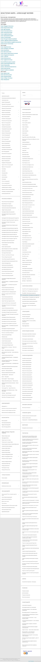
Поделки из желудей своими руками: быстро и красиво (29, 546)
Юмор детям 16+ (4, 406)
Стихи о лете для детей (5, 181)
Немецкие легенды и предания (7, 458)
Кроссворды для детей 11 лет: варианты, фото (29, 612)
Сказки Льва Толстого (25, 148)
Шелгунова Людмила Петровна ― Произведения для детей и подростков (10, 361)
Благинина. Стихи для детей (6, 118)
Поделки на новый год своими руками (28, 570)
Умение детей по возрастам (26, 605)
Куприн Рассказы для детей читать (7, 298)
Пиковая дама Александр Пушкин (7, 205)
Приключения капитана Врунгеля (7, 265)
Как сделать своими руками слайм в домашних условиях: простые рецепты (29, 443)
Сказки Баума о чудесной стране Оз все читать (29, 217)
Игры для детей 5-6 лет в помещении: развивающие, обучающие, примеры (28, 632)
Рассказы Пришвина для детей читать (8, 287)
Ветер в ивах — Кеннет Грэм (26, 278)
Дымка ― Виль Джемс (5, 376)
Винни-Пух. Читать (25, 152)
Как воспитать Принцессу (26, 314)
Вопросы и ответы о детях (26, 417)
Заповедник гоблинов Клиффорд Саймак (29, 299)
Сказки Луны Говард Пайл (26, 116)
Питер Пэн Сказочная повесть (27, 192)
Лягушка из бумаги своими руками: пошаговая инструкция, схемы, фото (29, 485)
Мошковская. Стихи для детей (7, 120)
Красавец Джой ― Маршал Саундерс (8, 378)
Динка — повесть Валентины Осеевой (8, 350)
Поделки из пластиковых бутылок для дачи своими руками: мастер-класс (30, 503)
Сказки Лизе (24, 150)
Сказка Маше (24, 146)
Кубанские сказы (4, 336)
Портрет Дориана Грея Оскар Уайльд (8, 242)
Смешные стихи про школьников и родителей (9, 408)
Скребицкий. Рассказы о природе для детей (9, 291)
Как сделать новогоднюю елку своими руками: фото (30, 568)
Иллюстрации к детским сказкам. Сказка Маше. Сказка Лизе (30, 344)
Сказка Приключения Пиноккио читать (28, 190)
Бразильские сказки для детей (27, 393)
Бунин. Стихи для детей (5, 143)
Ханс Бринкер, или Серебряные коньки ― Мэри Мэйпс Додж (9, 390)
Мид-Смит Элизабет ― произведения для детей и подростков (10, 326)
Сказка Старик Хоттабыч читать (27, 188)
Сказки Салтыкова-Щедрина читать (28, 164)
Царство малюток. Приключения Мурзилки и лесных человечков (30, 140)
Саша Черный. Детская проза (6, 269)
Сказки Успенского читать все (27, 262)
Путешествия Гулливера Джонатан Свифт (29, 184)
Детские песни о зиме (5, 501)
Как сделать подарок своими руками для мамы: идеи (30, 526)
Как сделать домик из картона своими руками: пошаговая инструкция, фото (29, 449)
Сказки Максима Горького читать (27, 227)
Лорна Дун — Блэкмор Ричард (6, 385)
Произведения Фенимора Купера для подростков (10, 228)
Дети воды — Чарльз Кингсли (27, 280)
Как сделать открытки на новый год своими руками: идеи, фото (30, 573)
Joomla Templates (31, 661)
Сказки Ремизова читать (26, 208)
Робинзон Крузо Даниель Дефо (7, 368)
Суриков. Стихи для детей (6, 145)
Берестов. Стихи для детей (6, 122)
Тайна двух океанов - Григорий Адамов (28, 303)
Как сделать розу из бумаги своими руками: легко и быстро (30, 519)
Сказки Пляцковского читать (26, 182)
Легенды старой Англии (5, 465)
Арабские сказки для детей (26, 360)
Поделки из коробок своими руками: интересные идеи (30, 511)
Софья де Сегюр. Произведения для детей (9, 395)
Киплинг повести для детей (6, 246)
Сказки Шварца (24, 241)
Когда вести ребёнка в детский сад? (28, 318)
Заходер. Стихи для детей (6, 124)
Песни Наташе (4, 503)
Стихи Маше (4, 168)
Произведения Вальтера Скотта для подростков (9, 232)
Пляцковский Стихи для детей (7, 128)
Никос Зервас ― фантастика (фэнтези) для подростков (29, 306)
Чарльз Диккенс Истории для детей (7, 267)
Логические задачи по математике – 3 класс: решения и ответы (29, 618)
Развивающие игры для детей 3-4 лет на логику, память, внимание (30, 635)
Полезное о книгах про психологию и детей (29, 415)
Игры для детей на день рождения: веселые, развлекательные (29, 641)
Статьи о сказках (4, 477)
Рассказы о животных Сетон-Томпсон (8, 289)
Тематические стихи (5, 100)
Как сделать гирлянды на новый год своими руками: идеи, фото (30, 564)
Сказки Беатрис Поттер (26, 118)
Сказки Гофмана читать (26, 162)
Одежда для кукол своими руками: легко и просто (30, 505)
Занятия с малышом (25, 323)
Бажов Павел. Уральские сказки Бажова (28, 274)
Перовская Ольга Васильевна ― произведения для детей (10, 364)
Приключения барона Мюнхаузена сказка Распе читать (30, 180)
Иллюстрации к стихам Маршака (27, 346)
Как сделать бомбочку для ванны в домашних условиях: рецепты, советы (29, 537)
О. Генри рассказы (5, 244)
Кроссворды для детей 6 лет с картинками (29, 607)
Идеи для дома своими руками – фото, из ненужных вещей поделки (30, 452)
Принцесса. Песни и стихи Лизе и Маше (8, 189)
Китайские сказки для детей (26, 368)
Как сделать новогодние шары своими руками (29, 566)
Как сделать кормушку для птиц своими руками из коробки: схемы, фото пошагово (30, 440)
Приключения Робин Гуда (6, 463)
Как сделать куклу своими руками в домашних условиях (29, 556)
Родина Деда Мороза (25, 325)
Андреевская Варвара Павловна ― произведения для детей (10, 358)
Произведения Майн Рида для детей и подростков (10, 230)
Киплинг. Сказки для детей (26, 245)
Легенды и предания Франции (7, 461)
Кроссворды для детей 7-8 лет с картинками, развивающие (29, 610)
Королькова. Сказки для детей (27, 215)
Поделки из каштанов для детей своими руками (30, 561)
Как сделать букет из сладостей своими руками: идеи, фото (30, 464)
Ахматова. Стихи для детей (6, 158)
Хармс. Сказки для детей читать (27, 202)
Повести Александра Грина (6, 263)
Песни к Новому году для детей (7, 497)
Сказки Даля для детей (26, 156)
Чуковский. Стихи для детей (6, 110)
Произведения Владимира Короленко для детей (10, 366)
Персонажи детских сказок (26, 144)
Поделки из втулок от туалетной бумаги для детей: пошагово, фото (30, 488)
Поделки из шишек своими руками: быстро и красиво (29, 508)
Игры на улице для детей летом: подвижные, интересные (29, 645)
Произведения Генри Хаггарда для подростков (9, 238)
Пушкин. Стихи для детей (6, 102)
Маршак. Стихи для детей (6, 112)
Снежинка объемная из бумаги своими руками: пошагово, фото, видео (30, 540)
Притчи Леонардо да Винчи (6, 426)
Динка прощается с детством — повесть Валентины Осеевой (10, 353)
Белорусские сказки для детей (27, 378)
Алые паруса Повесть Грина (6, 252)
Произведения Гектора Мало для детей (8, 328)
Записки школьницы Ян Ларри (7, 334)
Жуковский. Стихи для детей (6, 104)
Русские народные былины (26, 239)
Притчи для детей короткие (6, 422)
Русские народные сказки (26, 264)
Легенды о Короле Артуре (6, 452)
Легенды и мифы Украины (6, 448)
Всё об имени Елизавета (26, 407)
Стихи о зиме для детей (5, 183)
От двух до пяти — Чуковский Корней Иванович (29, 419)
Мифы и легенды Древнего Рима (7, 456)
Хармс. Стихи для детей (6, 160)
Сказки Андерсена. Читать (26, 231)
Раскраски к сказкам (25, 590)
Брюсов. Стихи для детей (6, 137)
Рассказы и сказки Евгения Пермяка (7, 332)
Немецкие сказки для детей (26, 364)
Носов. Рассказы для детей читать (7, 338)
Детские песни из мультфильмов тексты (8, 507)
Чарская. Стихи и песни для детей (7, 164)
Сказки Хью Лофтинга (25, 142)
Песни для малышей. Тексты (6, 509)
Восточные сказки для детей (26, 362)
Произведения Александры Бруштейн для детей (10, 310)
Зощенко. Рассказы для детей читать (8, 308)
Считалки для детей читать (6, 193)
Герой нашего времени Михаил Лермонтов (9, 207)
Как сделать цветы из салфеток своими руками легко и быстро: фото (29, 461)
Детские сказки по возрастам (27, 206)
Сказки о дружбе (25, 120)
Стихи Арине (4, 179)
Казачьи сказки (24, 266)
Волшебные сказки (25, 256)
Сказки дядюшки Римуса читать (27, 223)
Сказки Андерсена (25, 233)
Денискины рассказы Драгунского (7, 250)
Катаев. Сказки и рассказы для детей (28, 243)
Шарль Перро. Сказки (25, 254)
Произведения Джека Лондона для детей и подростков (9, 214)
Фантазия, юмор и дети (26, 316)
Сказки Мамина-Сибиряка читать (27, 158)
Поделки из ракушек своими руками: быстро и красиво (29, 523)
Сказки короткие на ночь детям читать (28, 200)
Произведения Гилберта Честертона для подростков (8, 223)
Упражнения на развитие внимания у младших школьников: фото (29, 627)
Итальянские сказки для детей (27, 376)
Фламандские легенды (5, 467)
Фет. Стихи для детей (5, 139)
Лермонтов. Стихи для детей (6, 108)
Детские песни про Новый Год (6, 499)
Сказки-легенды (25, 124)
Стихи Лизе (3, 170)
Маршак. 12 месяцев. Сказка (27, 260)
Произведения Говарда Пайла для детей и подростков (9, 279)
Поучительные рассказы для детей (7, 275)
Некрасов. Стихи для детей (6, 141)
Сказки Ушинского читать (26, 177)
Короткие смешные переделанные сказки (8, 412)
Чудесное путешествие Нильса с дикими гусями (30, 114)
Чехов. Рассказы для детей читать (7, 296)
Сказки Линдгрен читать (26, 168)
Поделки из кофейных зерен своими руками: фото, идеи (30, 479)
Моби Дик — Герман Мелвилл (6, 393)
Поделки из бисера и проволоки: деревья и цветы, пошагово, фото (30, 476)
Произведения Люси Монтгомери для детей (9, 321)
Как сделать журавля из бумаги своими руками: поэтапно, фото (30, 458)
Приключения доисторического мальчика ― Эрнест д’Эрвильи (10, 383)
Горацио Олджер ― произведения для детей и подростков (9, 285)
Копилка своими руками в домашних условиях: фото (29, 498)
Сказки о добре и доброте (26, 122)
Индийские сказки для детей (26, 387)
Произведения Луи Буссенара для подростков (9, 234)
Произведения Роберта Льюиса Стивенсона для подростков (9, 226)
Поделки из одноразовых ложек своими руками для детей (30, 549)
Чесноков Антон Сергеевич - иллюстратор (29, 581)
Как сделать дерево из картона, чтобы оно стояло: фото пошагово (30, 446)
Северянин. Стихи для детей (6, 162)
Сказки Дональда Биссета (26, 196)
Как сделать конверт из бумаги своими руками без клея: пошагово (30, 482)
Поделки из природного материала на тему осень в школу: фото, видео (30, 529)
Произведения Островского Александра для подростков (9, 305)
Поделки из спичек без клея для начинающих (29, 516)
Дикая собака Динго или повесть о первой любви (10, 248)
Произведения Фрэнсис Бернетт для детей (9, 319)
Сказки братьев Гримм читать (27, 237)
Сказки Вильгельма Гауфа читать (27, 166)
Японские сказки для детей (26, 366)
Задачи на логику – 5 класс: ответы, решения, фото (30, 629)
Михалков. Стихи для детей (6, 114)
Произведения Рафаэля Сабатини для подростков (10, 236)
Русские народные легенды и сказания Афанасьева (10, 444)
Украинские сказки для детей (27, 370)
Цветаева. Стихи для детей (6, 156)
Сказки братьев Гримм (26, 272)
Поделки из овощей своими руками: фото (29, 551)
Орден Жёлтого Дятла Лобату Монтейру (28, 137)
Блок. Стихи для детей (5, 151)
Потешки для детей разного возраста (8, 106)
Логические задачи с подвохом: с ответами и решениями (29, 624)
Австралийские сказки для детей (27, 391)
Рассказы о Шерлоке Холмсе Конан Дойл (8, 372)
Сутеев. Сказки (24, 258)
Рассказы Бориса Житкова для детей (8, 271)
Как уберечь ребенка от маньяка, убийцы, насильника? (29, 321)
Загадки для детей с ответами (6, 187)
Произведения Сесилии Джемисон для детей (9, 323)
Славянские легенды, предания (7, 446)
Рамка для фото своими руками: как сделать (29, 534)
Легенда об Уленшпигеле (6, 469)
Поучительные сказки (25, 225)
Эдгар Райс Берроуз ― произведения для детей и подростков (10, 282)
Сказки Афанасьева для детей (27, 268)
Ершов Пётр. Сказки (25, 154)
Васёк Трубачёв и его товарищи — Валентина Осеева (9, 347)
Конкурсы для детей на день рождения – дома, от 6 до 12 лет (30, 638)
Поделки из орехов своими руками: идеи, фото (29, 553)
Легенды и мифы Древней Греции (7, 454)
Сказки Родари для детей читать (27, 270)
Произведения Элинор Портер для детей (8, 317)
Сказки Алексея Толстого (26, 229)
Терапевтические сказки (26, 221)
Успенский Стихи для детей (6, 126)
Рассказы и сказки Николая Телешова (8, 254)
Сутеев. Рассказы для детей (6, 340)
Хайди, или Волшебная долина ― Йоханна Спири (10, 380)
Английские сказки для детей (27, 358)
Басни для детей (4, 420)
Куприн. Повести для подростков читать (8, 300)
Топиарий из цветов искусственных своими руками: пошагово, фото (30, 492)
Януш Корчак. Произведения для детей (8, 397)
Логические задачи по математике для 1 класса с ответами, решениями (30, 615)
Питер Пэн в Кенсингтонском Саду (27, 194)
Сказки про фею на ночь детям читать (28, 204)
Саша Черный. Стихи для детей (7, 149)
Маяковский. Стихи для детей (6, 153)
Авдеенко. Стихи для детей (6, 166)
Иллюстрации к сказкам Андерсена (28, 350)
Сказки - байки (24, 128)
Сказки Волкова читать (26, 160)
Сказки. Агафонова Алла (26, 276)
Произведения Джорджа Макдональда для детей (10, 330)
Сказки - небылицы (25, 126)
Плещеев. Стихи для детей (6, 147)
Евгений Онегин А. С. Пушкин (6, 203)
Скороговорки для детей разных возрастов (9, 98)
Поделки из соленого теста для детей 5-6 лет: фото (30, 500)
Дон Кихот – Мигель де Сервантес (7, 370)
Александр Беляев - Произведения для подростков (30, 295)
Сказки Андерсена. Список (26, 235)
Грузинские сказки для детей (27, 374)
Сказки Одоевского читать (26, 198)
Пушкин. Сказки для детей (26, 112)
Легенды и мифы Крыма (6, 450)
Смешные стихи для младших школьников (9, 410)
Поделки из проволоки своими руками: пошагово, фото (30, 559)
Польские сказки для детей (26, 395)
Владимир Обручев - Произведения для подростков (30, 297)
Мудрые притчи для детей (6, 424)
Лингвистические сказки (26, 219)
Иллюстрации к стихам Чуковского (27, 348)
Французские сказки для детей (27, 372)
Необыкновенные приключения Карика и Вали (29, 186)
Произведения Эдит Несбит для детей (8, 240)
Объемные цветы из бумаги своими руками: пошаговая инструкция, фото (29, 473)
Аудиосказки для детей (5, 511)
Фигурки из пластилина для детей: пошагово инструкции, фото (29, 495)
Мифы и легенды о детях (6, 435)
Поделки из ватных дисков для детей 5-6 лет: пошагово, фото (29, 470)
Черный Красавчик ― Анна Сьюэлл (7, 374)
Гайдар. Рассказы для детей (6, 209)
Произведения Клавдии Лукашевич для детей (9, 312)
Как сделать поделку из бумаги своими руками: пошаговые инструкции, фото (29, 467)
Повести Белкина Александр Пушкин (8, 201)
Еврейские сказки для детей (26, 399)
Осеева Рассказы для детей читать (7, 355)
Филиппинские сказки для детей (27, 389)
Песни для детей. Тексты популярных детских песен (9, 495)
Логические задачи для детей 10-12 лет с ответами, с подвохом (30, 621)
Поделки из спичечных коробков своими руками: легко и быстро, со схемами (30, 514)
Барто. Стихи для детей (5, 116)
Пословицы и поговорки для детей (7, 191)
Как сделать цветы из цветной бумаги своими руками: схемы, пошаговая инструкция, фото (29, 437)
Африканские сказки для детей (27, 397)
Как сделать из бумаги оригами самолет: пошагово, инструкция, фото (30, 455)
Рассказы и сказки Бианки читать (7, 273)
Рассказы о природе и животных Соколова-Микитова (9, 294)
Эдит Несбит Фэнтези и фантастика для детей (29, 301)
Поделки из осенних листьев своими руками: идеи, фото (30, 532)
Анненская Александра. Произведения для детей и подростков (10, 315)
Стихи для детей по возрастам (7, 185)
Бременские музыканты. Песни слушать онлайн (9, 505)
